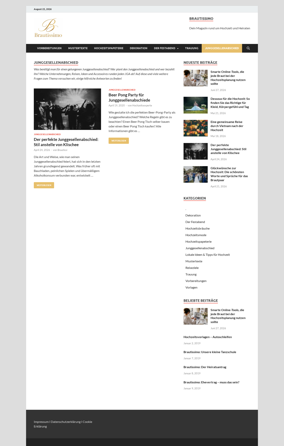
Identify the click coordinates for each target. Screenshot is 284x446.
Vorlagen (191, 287)
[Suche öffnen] (248, 48)
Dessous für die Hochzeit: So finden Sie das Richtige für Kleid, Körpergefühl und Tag (230, 103)
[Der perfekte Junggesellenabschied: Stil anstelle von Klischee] (67, 109)
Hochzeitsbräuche (197, 228)
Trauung (191, 48)
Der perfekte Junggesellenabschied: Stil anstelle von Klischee (228, 149)
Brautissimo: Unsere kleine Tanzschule (210, 352)
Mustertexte (78, 48)
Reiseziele (192, 267)
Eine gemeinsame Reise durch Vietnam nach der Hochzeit (227, 126)
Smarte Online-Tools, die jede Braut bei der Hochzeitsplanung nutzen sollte (228, 77)
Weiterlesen (42, 184)
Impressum (41, 421)
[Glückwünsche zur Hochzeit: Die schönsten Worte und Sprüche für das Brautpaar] (196, 168)
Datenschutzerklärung (66, 421)
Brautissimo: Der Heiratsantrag (205, 367)
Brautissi (62, 149)
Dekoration (138, 48)
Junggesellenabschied (222, 48)
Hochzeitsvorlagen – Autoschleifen (208, 337)
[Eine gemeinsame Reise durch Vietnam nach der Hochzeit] (196, 122)
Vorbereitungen (49, 48)
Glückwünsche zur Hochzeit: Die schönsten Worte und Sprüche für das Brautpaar (229, 174)
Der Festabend (164, 48)
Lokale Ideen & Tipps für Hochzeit (207, 254)
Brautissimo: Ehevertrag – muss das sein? (211, 382)
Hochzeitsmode (195, 235)
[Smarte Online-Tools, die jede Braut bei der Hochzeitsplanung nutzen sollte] (196, 72)
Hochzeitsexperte (142, 105)
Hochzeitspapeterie (108, 48)
